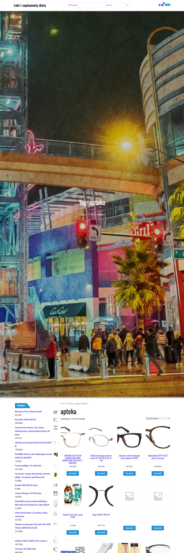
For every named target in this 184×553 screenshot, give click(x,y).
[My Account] (159, 5)
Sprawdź (73, 473)
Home (63, 404)
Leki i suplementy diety (30, 5)
